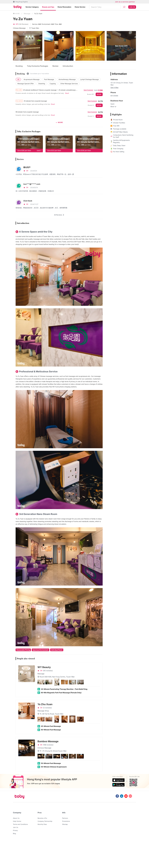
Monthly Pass (42, 824)
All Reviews (58, 215)
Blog (14, 833)
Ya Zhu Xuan (45, 704)
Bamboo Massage (48, 741)
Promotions (66, 821)
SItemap (65, 824)
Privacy (15, 830)
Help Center (17, 821)
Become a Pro (42, 818)
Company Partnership (45, 821)
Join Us (15, 827)
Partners (65, 818)
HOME (17, 13)
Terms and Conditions (20, 824)
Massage (27, 13)
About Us (16, 818)
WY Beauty (44, 667)
